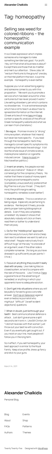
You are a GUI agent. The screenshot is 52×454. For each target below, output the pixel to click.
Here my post (30, 157)
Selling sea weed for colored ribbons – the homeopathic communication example (24, 38)
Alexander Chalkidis (16, 4)
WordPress (43, 448)
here (30, 115)
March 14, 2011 (10, 366)
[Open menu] (46, 5)
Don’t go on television (24, 295)
